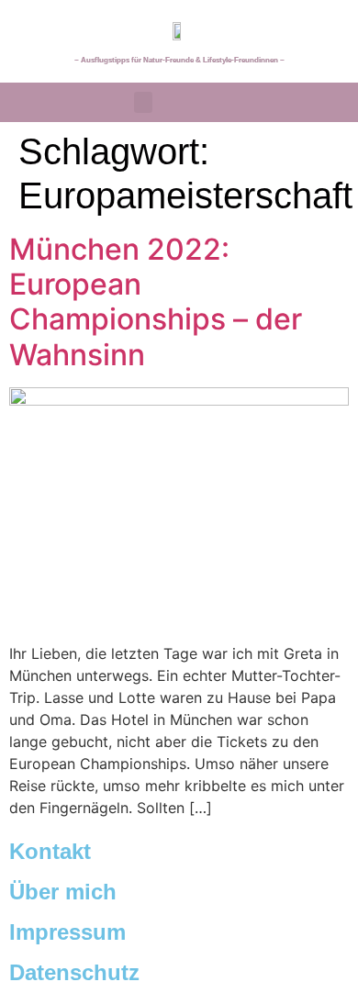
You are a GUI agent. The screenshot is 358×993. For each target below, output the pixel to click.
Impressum (67, 932)
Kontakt (50, 851)
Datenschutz (74, 972)
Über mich (63, 891)
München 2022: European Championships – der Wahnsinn (155, 302)
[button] (143, 102)
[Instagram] (322, 102)
